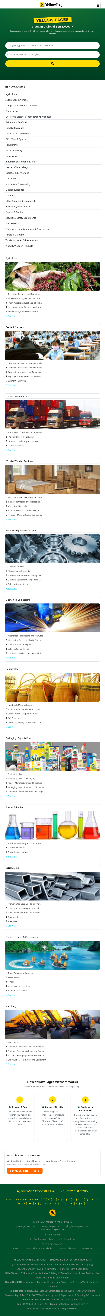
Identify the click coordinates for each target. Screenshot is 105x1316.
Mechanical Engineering (17, 184)
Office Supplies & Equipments (20, 200)
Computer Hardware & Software (22, 105)
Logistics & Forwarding (17, 172)
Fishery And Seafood (16, 122)
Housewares (11, 156)
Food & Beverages (14, 127)
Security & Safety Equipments (20, 217)
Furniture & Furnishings (17, 133)
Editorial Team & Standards (39, 1248)
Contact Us (87, 1248)
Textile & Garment (14, 234)
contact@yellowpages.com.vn (34, 1164)
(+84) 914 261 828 (40, 1299)
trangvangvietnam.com (25, 1226)
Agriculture (11, 94)
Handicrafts (11, 144)
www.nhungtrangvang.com (52, 1229)
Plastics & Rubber (14, 212)
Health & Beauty (13, 150)
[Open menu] (98, 5)
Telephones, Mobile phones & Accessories (27, 229)
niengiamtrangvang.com (77, 1226)
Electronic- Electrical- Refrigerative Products (28, 116)
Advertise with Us (67, 1239)
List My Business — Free (25, 1170)
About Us (17, 1248)
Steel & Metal (12, 223)
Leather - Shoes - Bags (16, 167)
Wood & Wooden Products (19, 245)
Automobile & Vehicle (16, 99)
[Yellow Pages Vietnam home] (52, 4)
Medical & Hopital (14, 189)
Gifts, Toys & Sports (15, 139)
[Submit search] (52, 63)
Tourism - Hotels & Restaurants (21, 240)
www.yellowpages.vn (51, 1226)
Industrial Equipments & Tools (21, 161)
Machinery (10, 178)
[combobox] (52, 45)
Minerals (9, 195)
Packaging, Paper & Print (18, 206)
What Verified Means (67, 1248)
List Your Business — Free (41, 1239)
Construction (12, 111)
